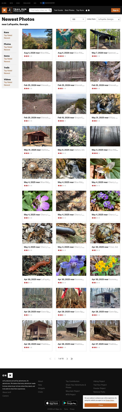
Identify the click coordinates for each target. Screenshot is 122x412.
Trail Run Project (100, 385)
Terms (66, 409)
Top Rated (8, 35)
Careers (6, 396)
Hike (18, 3)
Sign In (116, 10)
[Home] (15, 10)
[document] (101, 402)
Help (40, 385)
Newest (7, 38)
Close (101, 405)
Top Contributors (72, 381)
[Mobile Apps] (88, 10)
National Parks (99, 392)
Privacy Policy (110, 400)
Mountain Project (73, 391)
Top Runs (80, 10)
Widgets (41, 388)
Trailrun (26, 3)
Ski (35, 3)
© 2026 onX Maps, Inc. (55, 409)
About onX (7, 392)
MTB (11, 3)
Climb (4, 3)
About (40, 381)
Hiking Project (99, 381)
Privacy (72, 409)
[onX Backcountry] (47, 3)
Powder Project (99, 388)
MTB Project (71, 394)
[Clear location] (118, 19)
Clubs (40, 392)
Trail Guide (58, 10)
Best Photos (69, 10)
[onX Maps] (8, 377)
